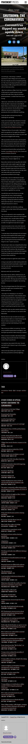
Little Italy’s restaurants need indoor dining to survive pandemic (12, 507)
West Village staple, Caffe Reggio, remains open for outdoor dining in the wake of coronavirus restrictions (14, 706)
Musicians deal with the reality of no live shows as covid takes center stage (13, 584)
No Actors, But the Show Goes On (11, 519)
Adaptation (4, 541)
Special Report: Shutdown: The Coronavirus (11, 402)
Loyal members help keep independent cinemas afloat (13, 577)
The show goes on (6, 571)
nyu (2, 392)
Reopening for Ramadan (8, 414)
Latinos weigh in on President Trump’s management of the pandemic (13, 666)
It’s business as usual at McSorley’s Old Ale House (13, 678)
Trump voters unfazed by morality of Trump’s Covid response (12, 653)
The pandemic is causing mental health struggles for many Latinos (13, 619)
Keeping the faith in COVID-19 (10, 501)
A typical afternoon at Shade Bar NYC (12, 699)
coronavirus (4, 390)
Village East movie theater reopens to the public (13, 443)
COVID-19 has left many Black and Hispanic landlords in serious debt (11, 436)
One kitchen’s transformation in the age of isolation (13, 558)
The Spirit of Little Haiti (8, 594)
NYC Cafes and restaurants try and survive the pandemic (11, 693)
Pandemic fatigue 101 (7, 476)
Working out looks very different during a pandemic (14, 552)
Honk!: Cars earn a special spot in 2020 (12, 546)
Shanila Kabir (9, 36)
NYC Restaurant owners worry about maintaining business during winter (12, 612)
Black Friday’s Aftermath (8, 590)
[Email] (15, 376)
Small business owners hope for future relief (13, 600)
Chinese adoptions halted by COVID (12, 449)
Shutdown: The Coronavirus (14, 17)
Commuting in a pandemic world (11, 529)
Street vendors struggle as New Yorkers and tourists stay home (13, 495)
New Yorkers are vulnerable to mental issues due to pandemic (12, 632)
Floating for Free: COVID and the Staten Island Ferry (13, 430)
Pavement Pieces (13, 717)
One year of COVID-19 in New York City (13, 459)
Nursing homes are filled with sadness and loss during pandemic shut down (12, 565)
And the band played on (8, 419)
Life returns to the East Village (10, 409)
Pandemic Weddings (7, 471)
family (10, 390)
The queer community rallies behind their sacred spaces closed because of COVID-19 (14, 488)
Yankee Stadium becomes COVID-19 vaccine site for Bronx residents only (12, 481)
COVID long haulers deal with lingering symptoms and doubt (13, 465)
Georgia (18, 390)
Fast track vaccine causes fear (10, 672)
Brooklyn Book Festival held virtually (12, 606)
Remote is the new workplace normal (12, 454)
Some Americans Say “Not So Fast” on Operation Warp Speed (12, 646)
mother (24, 390)
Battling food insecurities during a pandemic (11, 535)
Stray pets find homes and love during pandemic (12, 513)
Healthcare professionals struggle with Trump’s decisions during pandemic (13, 639)
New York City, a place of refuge (11, 524)
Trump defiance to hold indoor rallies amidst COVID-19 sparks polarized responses (12, 686)
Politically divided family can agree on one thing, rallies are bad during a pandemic (14, 626)
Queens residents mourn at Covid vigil (12, 424)
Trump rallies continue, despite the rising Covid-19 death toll (14, 659)
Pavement (9, 2)
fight (14, 390)
